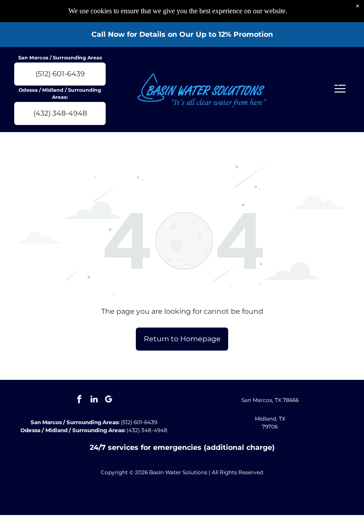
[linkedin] (94, 400)
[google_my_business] (109, 400)
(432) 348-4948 (147, 430)
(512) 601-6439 (139, 422)
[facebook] (79, 400)
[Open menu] (340, 89)
